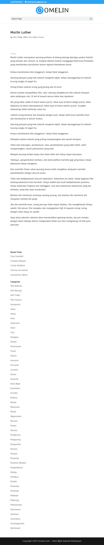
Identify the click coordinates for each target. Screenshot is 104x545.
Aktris (13, 314)
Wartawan (15, 528)
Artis (12, 318)
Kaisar (13, 374)
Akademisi (15, 304)
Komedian (15, 388)
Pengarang (15, 439)
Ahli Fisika (15, 295)
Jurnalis (14, 370)
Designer (14, 337)
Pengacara (15, 435)
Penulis (13, 449)
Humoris (14, 360)
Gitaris (13, 356)
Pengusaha (15, 444)
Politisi (13, 481)
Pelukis (13, 430)
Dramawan (15, 346)
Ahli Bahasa (16, 286)
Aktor (13, 309)
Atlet (12, 328)
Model (13, 402)
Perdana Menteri (18, 463)
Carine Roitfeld (17, 265)
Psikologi (14, 500)
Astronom (15, 323)
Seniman (14, 514)
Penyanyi (14, 458)
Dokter (13, 342)
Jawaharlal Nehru (19, 275)
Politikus (14, 477)
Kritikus (13, 398)
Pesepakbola (16, 467)
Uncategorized (17, 523)
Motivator (15, 407)
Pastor (41, 37)
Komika (14, 393)
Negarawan (15, 416)
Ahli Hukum (16, 300)
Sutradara (15, 519)
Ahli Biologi (16, 290)
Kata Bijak (33, 37)
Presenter (14, 486)
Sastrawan (15, 509)
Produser (14, 491)
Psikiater (14, 495)
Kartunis (14, 379)
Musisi (13, 411)
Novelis (14, 421)
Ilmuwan (14, 365)
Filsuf (13, 351)
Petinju (13, 472)
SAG (14, 37)
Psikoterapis (16, 505)
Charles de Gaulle (19, 270)
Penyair (13, 453)
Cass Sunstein (16, 256)
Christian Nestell (18, 261)
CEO (12, 332)
